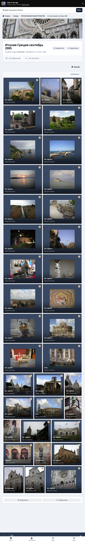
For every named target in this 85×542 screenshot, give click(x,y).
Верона (7, 460)
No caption (9, 100)
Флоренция (9, 488)
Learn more (4, 4)
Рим (45, 368)
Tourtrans (20, 52)
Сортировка (74, 74)
